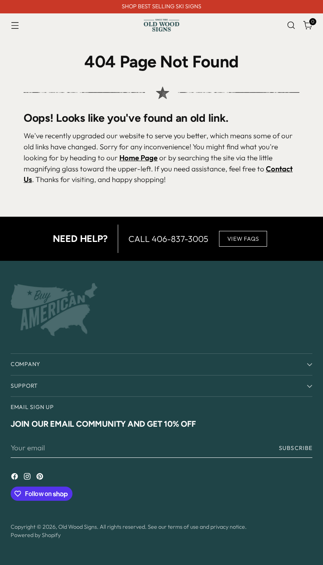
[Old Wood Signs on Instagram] (28, 477)
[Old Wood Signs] (161, 25)
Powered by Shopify (36, 535)
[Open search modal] (291, 25)
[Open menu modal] (15, 25)
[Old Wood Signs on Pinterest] (40, 477)
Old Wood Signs (77, 526)
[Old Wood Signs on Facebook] (15, 477)
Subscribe (295, 448)
